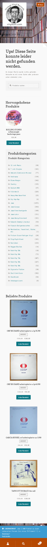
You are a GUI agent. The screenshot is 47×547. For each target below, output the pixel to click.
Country (13, 184)
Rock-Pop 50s (15, 250)
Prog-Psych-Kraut (17, 239)
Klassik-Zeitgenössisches (20, 225)
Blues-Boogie (15, 180)
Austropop (14, 176)
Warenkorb (36, 542)
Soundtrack (15, 277)
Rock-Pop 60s (15, 254)
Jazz (12, 203)
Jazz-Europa (15, 207)
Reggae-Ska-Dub (16, 247)
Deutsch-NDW (15, 188)
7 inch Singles (16, 169)
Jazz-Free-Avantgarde (19, 210)
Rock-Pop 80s (15, 262)
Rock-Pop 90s (15, 265)
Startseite (6, 34)
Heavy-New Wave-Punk (18, 195)
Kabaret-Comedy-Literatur (20, 222)
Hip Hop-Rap (15, 199)
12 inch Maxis (16, 165)
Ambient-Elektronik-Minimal (21, 173)
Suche (23, 543)
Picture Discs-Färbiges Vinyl (22, 235)
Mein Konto (8, 543)
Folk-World (15, 191)
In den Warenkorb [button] (14, 143)
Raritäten (14, 243)
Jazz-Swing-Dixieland (19, 218)
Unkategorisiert (17, 280)
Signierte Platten (17, 269)
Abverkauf (5, 533)
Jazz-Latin (15, 214)
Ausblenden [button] (6, 536)
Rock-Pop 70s (15, 258)
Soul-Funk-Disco (17, 273)
